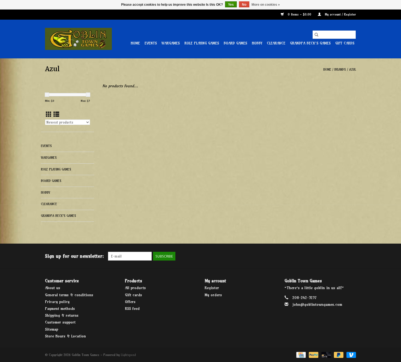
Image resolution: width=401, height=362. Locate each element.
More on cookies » (266, 5)
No (244, 5)
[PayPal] (313, 354)
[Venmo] (350, 354)
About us (52, 287)
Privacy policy (57, 301)
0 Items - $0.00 (299, 14)
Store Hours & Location (65, 336)
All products (135, 287)
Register (212, 287)
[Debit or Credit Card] (325, 354)
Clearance (276, 43)
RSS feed (132, 308)
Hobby (257, 43)
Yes (231, 5)
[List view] (56, 114)
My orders (213, 294)
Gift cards (344, 43)
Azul (352, 69)
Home (135, 43)
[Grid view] (49, 114)
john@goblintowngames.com (317, 304)
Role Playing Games (201, 43)
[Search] (316, 34)
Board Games (235, 43)
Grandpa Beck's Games (310, 43)
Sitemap (51, 329)
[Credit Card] (300, 354)
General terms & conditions (69, 294)
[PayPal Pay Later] (338, 354)
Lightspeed (128, 355)
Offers (130, 301)
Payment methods (60, 308)
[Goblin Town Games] (78, 39)
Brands (340, 69)
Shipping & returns (62, 315)
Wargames (170, 43)
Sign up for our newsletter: (74, 256)
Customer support (60, 322)
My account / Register (340, 14)
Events (151, 43)
